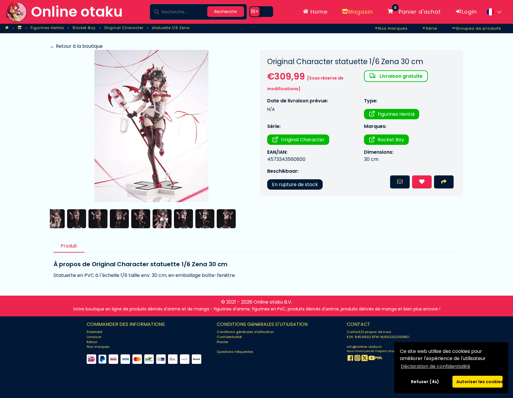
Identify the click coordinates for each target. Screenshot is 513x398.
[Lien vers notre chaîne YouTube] (371, 359)
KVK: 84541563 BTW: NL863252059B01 (378, 336)
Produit (69, 245)
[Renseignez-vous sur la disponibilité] (400, 181)
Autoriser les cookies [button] (479, 382)
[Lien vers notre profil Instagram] (357, 359)
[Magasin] (20, 28)
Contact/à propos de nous (369, 331)
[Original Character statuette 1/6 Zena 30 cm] (151, 126)
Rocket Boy (391, 139)
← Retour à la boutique (76, 46)
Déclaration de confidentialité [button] (435, 366)
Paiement (94, 331)
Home (318, 11)
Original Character (302, 139)
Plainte (222, 342)
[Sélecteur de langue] (494, 12)
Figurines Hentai (396, 114)
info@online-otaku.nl (364, 346)
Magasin (360, 11)
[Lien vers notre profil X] (364, 359)
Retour (92, 342)
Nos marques (98, 346)
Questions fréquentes (235, 351)
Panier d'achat (417, 10)
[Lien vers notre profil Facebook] (350, 359)
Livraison (94, 336)
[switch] (261, 11)
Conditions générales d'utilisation (245, 331)
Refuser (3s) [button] (425, 382)
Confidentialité (229, 336)
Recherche (225, 12)
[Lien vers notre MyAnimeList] (378, 359)
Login (469, 11)
